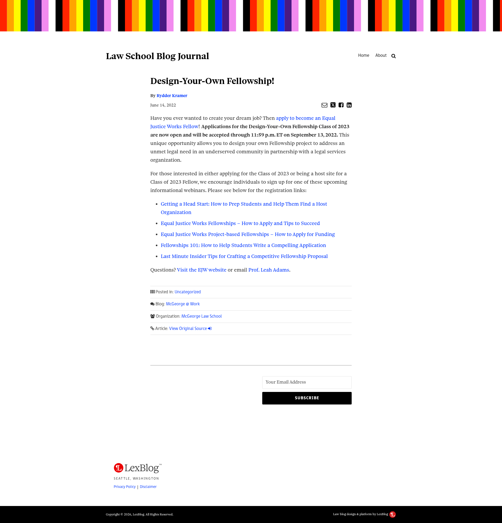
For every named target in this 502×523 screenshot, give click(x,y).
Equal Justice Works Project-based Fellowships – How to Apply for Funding (248, 234)
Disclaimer (148, 487)
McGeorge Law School (201, 316)
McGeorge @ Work (183, 304)
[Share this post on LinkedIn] (349, 105)
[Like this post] (341, 105)
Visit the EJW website (201, 270)
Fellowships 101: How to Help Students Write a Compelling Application (243, 245)
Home (363, 55)
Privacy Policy (125, 487)
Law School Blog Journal (157, 55)
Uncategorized (188, 292)
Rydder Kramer (172, 95)
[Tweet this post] (332, 105)
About (381, 55)
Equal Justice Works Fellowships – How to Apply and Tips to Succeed (240, 223)
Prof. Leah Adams (268, 270)
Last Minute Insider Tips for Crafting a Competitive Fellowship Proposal (244, 256)
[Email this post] (324, 105)
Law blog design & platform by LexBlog (361, 514)
